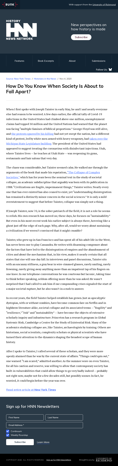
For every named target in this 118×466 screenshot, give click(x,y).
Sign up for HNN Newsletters (58, 460)
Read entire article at (31, 389)
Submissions (98, 60)
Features (19, 60)
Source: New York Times (18, 78)
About (72, 60)
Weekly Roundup (19, 435)
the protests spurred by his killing (32, 134)
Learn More (43, 442)
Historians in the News (45, 78)
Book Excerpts (46, 60)
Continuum (16, 431)
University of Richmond (104, 4)
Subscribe (81, 37)
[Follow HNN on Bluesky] (110, 69)
